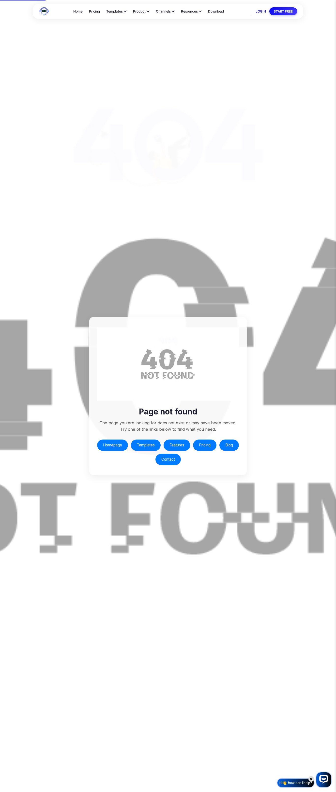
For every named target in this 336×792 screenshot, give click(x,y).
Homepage (112, 445)
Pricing (94, 11)
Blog (229, 445)
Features (176, 445)
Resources (189, 11)
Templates (114, 11)
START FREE (283, 11)
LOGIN (261, 11)
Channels (163, 11)
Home (78, 11)
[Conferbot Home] (44, 11)
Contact (168, 459)
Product (139, 11)
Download (216, 11)
